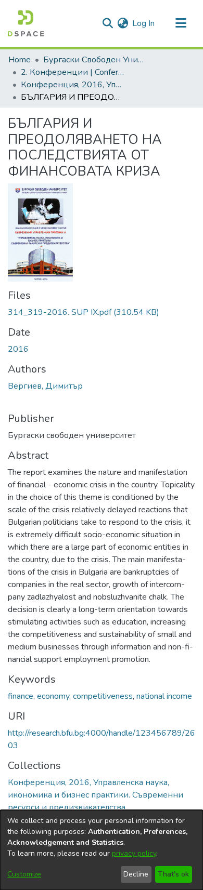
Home (19, 59)
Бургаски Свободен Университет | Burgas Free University (95, 59)
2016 (18, 349)
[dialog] (101, 850)
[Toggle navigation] (180, 23)
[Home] (26, 23)
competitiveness (103, 696)
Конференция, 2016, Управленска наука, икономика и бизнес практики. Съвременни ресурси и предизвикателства (73, 84)
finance (20, 696)
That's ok (173, 874)
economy (53, 696)
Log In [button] (144, 23)
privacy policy (134, 853)
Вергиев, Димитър (45, 386)
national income (164, 696)
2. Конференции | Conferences (73, 72)
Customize (24, 874)
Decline (135, 874)
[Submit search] (107, 23)
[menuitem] (122, 23)
